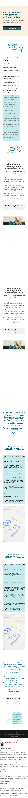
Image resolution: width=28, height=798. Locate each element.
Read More (15, 742)
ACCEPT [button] (7, 742)
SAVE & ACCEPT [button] (4, 797)
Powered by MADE (16, 734)
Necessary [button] (2, 769)
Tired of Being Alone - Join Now (14, 207)
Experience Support (14, 698)
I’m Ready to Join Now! (12, 28)
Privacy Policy (14, 736)
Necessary (4, 771)
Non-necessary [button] (3, 783)
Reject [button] (11, 742)
